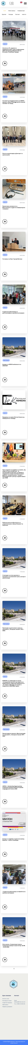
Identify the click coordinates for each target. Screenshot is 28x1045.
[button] (25, 3)
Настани (17, 14)
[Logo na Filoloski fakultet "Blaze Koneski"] (11, 3)
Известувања (11, 10)
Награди (11, 14)
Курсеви (4, 14)
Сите (4, 10)
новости (24, 14)
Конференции (21, 10)
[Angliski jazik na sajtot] (21, 2)
